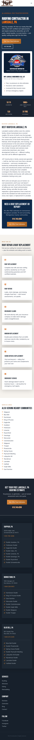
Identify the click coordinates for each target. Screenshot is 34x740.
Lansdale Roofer (11, 660)
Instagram (5, 723)
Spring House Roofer (12, 649)
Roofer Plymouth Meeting (14, 652)
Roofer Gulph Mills (12, 607)
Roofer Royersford (12, 559)
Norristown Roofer (12, 593)
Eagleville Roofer (11, 548)
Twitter (4, 726)
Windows (5, 683)
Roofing (4, 681)
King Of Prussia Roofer (13, 595)
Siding (4, 686)
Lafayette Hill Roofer (12, 655)
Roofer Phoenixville (12, 646)
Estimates (5, 703)
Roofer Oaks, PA (11, 551)
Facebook (5, 720)
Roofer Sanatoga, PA (13, 556)
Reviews (4, 700)
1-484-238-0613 (9, 586)
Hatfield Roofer (11, 663)
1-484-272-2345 (9, 637)
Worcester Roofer (11, 601)
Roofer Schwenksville (13, 562)
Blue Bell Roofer (11, 643)
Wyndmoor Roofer (12, 657)
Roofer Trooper (11, 613)
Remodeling (6, 689)
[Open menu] (31, 3)
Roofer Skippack (11, 610)
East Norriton (10, 598)
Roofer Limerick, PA (12, 554)
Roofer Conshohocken (13, 604)
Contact (4, 709)
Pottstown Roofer (11, 545)
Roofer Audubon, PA (12, 542)
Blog (3, 706)
